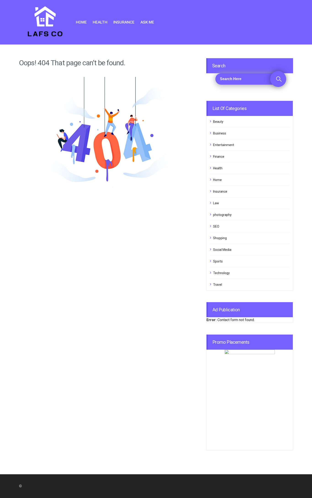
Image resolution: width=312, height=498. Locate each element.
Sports (218, 261)
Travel (217, 284)
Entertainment (223, 145)
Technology (221, 273)
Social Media (222, 250)
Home (81, 22)
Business (219, 133)
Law (216, 203)
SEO (216, 226)
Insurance (124, 22)
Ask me (147, 22)
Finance (218, 156)
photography (222, 215)
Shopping (220, 238)
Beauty (218, 121)
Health (100, 22)
